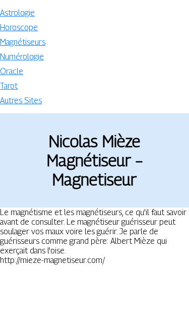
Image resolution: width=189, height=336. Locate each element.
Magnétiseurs (22, 42)
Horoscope (19, 27)
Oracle (11, 71)
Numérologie (22, 56)
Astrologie (17, 13)
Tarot (9, 86)
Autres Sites (21, 100)
